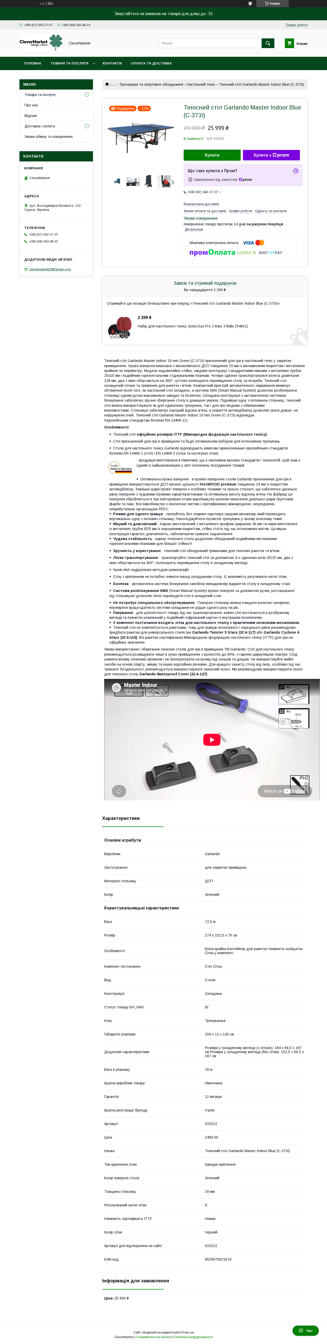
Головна (32, 63)
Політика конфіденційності (193, 1337)
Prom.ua (188, 1332)
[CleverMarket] (41, 50)
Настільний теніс (201, 84)
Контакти (112, 63)
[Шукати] (268, 43)
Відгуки (31, 116)
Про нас (31, 105)
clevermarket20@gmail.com (50, 269)
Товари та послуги (69, 63)
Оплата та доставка (151, 63)
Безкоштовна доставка (201, 204)
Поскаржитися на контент (153, 1337)
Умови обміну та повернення (49, 137)
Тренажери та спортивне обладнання (151, 84)
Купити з (262, 155)
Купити (212, 155)
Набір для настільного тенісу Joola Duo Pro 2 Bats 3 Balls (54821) (193, 326)
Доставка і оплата (40, 126)
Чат (309, 1331)
